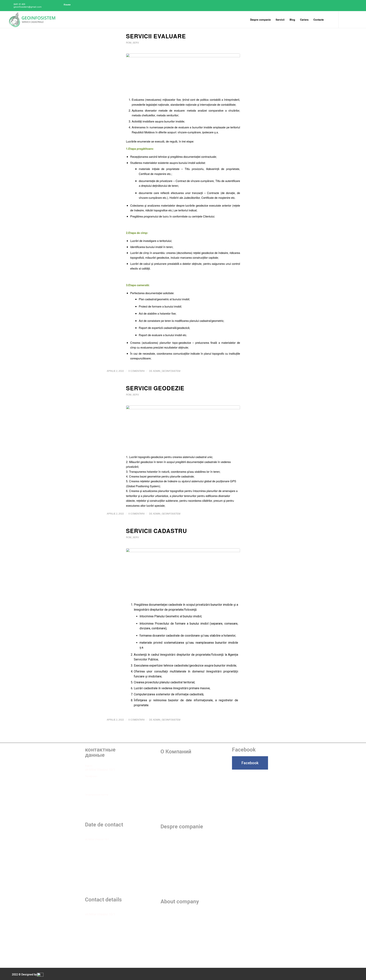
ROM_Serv (132, 42)
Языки (67, 4)
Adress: (89, 910)
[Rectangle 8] (183, 573)
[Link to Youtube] (350, 19)
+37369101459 (93, 782)
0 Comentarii (136, 370)
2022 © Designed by (24, 974)
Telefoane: (90, 845)
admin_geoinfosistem (166, 370)
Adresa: (89, 835)
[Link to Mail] (356, 19)
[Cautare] (330, 19)
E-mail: (88, 939)
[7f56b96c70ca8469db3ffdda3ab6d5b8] (183, 429)
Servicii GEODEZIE (155, 388)
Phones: (89, 920)
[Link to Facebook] (344, 19)
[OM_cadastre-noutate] (183, 74)
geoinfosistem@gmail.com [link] (100, 798)
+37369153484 (93, 788)
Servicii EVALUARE (156, 36)
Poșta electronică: (95, 864)
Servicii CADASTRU (156, 531)
